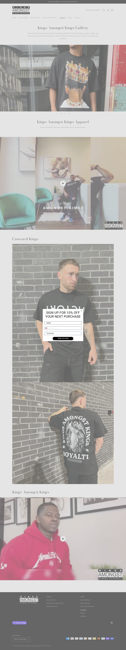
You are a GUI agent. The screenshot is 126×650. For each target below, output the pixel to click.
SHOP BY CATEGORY (87, 606)
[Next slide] (65, 114)
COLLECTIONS (50, 600)
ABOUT (82, 613)
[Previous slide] (57, 114)
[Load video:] (63, 183)
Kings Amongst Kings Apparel (24, 645)
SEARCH (49, 597)
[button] (50, 18)
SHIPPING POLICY (52, 606)
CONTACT (83, 616)
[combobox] (47, 328)
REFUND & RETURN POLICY (55, 603)
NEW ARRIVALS (85, 600)
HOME (82, 597)
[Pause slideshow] (69, 114)
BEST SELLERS (85, 603)
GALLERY (83, 610)
